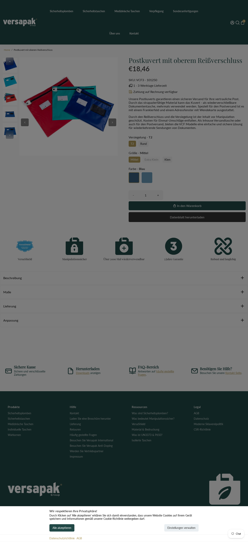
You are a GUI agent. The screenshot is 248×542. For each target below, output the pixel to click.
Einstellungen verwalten (181, 527)
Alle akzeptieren (62, 527)
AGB (79, 538)
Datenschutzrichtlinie (62, 538)
